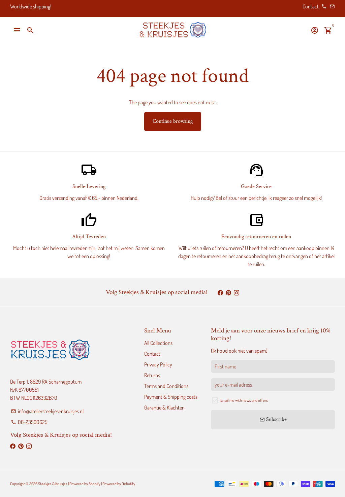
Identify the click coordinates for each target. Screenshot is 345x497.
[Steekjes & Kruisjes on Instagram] (236, 292)
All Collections (158, 343)
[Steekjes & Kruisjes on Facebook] (220, 292)
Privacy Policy (158, 364)
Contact (311, 6)
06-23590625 (29, 422)
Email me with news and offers (244, 400)
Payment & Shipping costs (170, 396)
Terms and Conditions (166, 386)
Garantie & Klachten (164, 407)
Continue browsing (173, 121)
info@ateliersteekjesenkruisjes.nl (47, 411)
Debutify (128, 483)
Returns (152, 375)
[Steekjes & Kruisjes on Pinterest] (228, 292)
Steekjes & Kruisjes (52, 483)
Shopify (94, 483)
